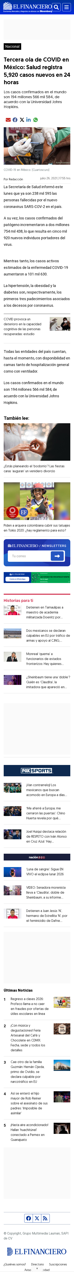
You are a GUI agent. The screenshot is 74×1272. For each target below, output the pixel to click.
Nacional (12, 46)
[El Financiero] (27, 7)
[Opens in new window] (12, 872)
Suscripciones (58, 1264)
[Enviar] (57, 556)
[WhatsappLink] (37, 577)
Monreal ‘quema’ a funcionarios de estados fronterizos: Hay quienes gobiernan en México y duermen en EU (43, 664)
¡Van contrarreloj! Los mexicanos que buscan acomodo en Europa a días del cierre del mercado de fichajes (46, 795)
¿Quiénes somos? (14, 1264)
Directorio (37, 1264)
